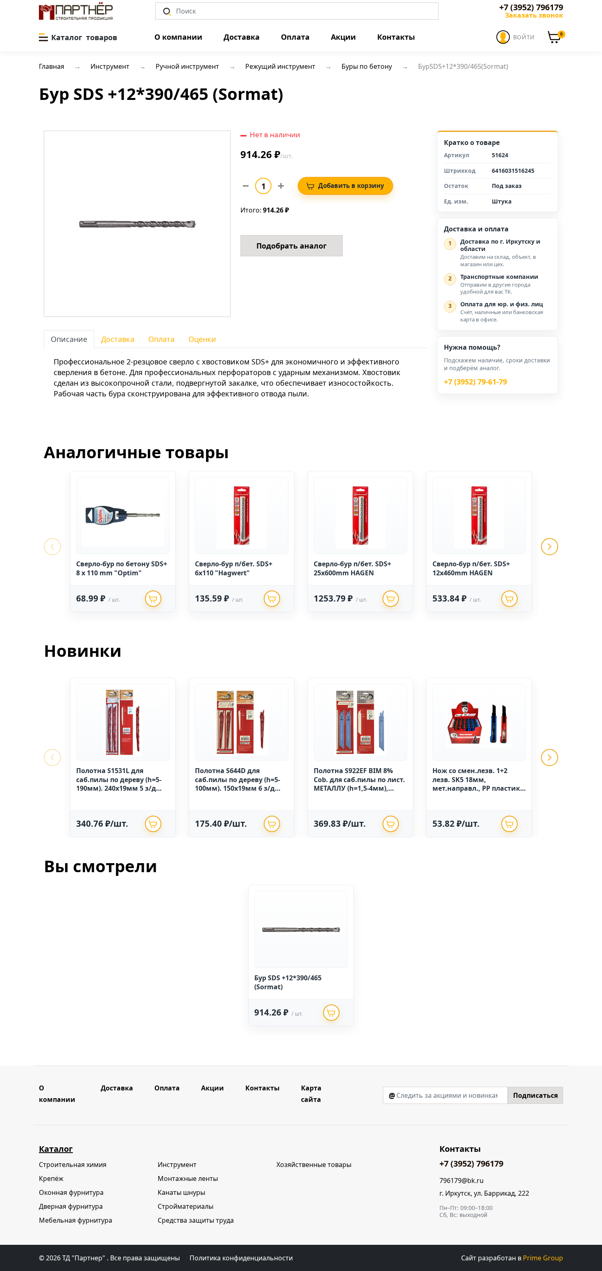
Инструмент (177, 1164)
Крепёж (51, 1178)
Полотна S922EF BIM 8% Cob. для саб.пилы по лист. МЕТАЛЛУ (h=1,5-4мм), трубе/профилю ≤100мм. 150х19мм (359, 788)
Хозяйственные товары (313, 1164)
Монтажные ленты (188, 1178)
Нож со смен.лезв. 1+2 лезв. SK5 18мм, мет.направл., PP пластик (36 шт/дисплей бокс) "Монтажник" (476, 788)
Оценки (202, 339)
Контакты (396, 37)
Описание (69, 339)
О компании (178, 37)
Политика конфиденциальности (241, 1257)
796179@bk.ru (461, 1181)
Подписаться (535, 1095)
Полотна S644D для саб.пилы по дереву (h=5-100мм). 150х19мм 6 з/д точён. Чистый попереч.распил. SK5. (237, 788)
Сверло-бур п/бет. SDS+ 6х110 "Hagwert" (233, 568)
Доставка (242, 37)
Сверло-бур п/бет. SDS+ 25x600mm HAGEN (352, 568)
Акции (343, 37)
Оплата (295, 37)
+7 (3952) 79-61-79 (475, 382)
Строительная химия (72, 1164)
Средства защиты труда (196, 1220)
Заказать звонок (534, 15)
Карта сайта (311, 1093)
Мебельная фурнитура (75, 1220)
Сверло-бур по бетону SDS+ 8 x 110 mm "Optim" (121, 568)
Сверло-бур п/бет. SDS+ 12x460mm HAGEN (471, 568)
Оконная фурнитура (71, 1192)
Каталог (56, 1148)
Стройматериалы (185, 1206)
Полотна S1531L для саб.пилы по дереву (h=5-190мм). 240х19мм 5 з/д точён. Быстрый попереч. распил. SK (120, 788)
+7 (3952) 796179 (531, 7)
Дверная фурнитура (71, 1206)
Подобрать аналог (291, 246)
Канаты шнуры (181, 1192)
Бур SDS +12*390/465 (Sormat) (287, 982)
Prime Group (543, 1257)
